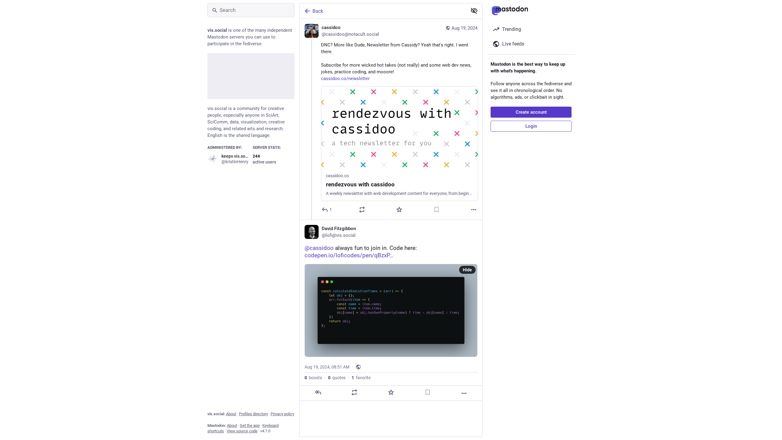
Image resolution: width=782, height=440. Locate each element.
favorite (361, 377)
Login (531, 126)
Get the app (250, 425)
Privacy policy (282, 414)
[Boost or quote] (362, 209)
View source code (242, 431)
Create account (531, 112)
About (231, 414)
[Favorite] (399, 209)
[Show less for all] (474, 10)
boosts (313, 377)
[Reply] (318, 392)
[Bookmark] (436, 209)
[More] (473, 209)
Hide (467, 269)
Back (317, 11)
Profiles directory (253, 414)
